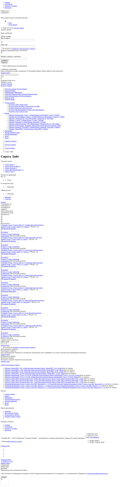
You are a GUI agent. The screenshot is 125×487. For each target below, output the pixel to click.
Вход (10, 23)
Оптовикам (8, 4)
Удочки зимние (22, 89)
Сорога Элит (23, 111)
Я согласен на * (19, 347)
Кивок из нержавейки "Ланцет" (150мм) (51, 117)
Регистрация (13, 25)
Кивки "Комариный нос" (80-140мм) (47, 124)
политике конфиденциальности (97, 473)
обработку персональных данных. (23, 49)
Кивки (13, 91)
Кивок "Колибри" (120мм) (37, 122)
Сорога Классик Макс (32, 106)
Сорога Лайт (23, 104)
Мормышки (18, 92)
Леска (12, 98)
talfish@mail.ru (5, 463)
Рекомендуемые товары (12, 416)
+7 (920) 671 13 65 (7, 461)
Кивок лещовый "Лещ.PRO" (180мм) (47, 127)
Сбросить (8, 199)
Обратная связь (6, 459)
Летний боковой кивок (29, 94)
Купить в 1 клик (6, 234)
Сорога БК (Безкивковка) (35, 110)
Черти (13, 99)
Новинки (8, 411)
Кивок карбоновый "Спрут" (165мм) (47, 115)
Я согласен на (19, 49)
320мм (10, 194)
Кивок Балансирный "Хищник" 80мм (48, 125)
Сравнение (15, 234)
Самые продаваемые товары (10, 365)
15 (9, 180)
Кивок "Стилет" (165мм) (35, 120)
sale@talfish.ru (94, 437)
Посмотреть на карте (15, 441)
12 (22, 170)
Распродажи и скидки (12, 415)
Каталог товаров (6, 84)
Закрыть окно (5, 73)
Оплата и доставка (11, 6)
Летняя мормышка (25, 96)
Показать (8, 197)
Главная (7, 2)
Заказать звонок (18, 28)
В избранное (5, 236)
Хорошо (4, 477)
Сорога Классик (26, 108)
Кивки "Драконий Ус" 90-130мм (43, 118)
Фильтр (3, 202)
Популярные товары (11, 413)
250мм (10, 187)
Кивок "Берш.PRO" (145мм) (38, 129)
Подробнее (4, 232)
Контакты (8, 7)
